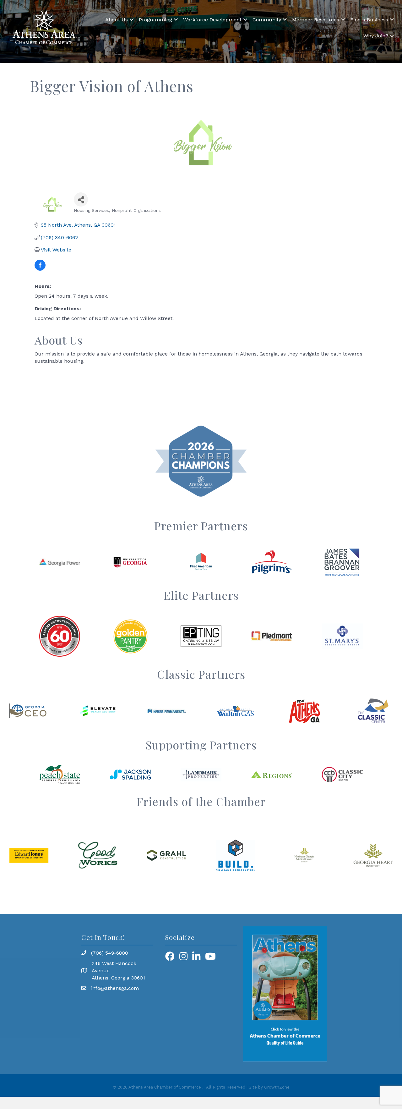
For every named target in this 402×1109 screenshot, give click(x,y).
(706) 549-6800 (109, 953)
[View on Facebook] (40, 269)
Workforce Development (212, 20)
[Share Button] (81, 199)
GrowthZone (277, 1087)
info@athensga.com (115, 988)
